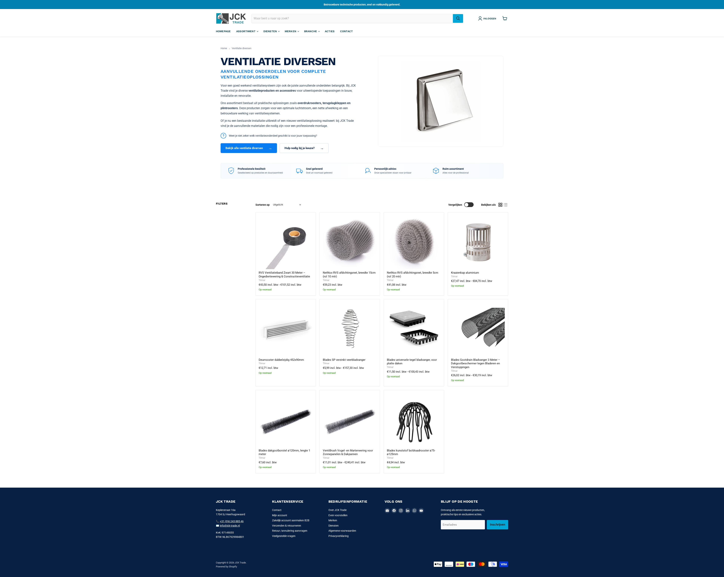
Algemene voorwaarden (342, 530)
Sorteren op (262, 204)
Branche (311, 31)
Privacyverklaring (338, 535)
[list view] (505, 204)
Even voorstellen (337, 515)
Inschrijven (497, 524)
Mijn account (279, 515)
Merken (291, 31)
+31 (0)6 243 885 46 (232, 521)
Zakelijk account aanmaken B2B (290, 520)
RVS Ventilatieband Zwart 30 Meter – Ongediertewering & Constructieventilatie (284, 274)
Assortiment (246, 31)
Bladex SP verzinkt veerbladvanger (344, 360)
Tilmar (262, 280)
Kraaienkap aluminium (465, 272)
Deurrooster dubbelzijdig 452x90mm (281, 360)
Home (224, 48)
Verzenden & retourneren (286, 525)
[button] (488, 18)
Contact (346, 31)
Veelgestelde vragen (283, 535)
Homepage (223, 31)
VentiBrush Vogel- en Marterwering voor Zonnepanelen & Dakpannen (348, 452)
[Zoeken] (458, 18)
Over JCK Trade (337, 510)
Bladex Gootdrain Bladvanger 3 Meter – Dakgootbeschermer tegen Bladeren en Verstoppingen (475, 363)
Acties (329, 31)
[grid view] (500, 204)
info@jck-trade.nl (230, 525)
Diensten (270, 31)
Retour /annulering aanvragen (289, 530)
